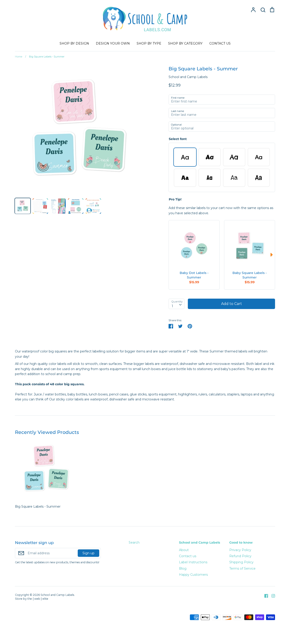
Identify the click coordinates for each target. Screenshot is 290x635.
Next (273, 254)
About (184, 550)
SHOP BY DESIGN (74, 43)
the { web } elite (37, 598)
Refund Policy (240, 556)
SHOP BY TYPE (149, 43)
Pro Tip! (175, 199)
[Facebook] (264, 596)
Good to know (241, 542)
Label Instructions (193, 562)
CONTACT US (220, 43)
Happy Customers (193, 575)
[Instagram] (271, 596)
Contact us (187, 556)
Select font (178, 139)
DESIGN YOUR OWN (113, 43)
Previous (171, 254)
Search (134, 542)
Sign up (88, 553)
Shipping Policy (241, 562)
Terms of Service (242, 568)
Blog (182, 568)
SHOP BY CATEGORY (185, 43)
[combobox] (176, 304)
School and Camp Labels (188, 77)
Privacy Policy (240, 550)
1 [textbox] (172, 306)
